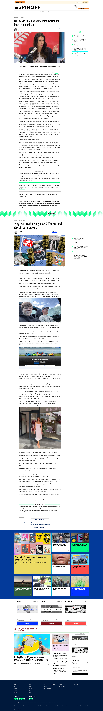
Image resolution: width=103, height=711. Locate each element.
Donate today (81, 8)
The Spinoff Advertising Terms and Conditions (49, 702)
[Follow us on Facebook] (15, 699)
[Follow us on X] (17, 699)
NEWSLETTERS (80, 633)
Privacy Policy (16, 702)
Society (16, 17)
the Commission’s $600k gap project (33, 124)
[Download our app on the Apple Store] (30, 699)
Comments (62, 231)
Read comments (39, 527)
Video (15, 684)
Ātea (31, 11)
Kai (14, 686)
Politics (17, 11)
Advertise (53, 684)
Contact (45, 684)
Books (36, 11)
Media (30, 690)
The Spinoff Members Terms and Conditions (30, 702)
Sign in (86, 2)
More (48, 11)
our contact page (63, 705)
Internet (15, 688)
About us (45, 686)
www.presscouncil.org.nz (28, 706)
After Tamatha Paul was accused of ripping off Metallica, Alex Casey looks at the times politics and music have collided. (39, 175)
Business (30, 692)
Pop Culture (24, 11)
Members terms (62, 686)
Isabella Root (20, 231)
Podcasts (55, 11)
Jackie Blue (20, 28)
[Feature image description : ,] (60, 639)
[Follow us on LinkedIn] (24, 699)
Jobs (52, 686)
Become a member (72, 11)
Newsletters (62, 11)
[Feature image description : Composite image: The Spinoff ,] (32, 644)
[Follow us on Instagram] (22, 699)
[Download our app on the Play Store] (32, 699)
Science (15, 692)
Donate (60, 684)
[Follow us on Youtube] (20, 699)
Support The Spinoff (20, 2)
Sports (30, 688)
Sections (42, 11)
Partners (15, 690)
